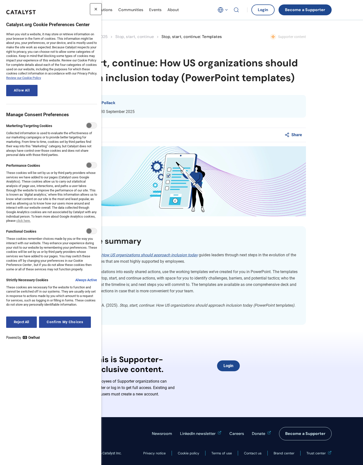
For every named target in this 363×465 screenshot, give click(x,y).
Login (263, 9)
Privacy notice (154, 453)
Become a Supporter (305, 9)
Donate (258, 433)
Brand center (284, 453)
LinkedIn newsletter (198, 433)
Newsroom (162, 433)
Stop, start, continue (134, 36)
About (173, 9)
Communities (130, 9)
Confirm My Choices (65, 322)
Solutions (103, 9)
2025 (103, 36)
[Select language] (223, 10)
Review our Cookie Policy (23, 78)
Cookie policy (188, 453)
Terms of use (221, 453)
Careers (236, 433)
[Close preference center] (95, 9)
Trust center (316, 453)
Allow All (22, 90)
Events (155, 9)
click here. (23, 221)
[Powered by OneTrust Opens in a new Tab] (25, 338)
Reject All (21, 322)
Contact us (253, 453)
